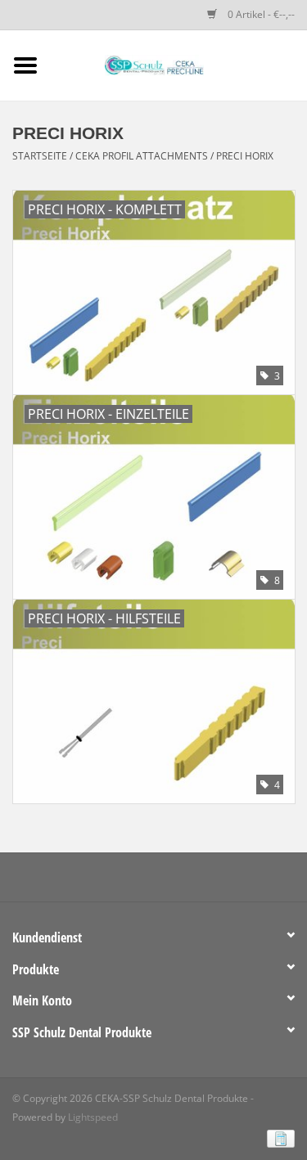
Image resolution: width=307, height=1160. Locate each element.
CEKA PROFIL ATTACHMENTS (141, 156)
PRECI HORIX (244, 156)
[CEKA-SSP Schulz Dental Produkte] (179, 64)
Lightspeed (93, 1117)
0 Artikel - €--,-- (260, 14)
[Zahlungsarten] (278, 1137)
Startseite (39, 156)
